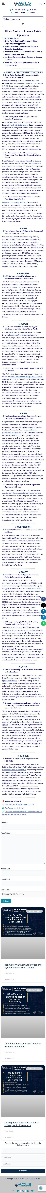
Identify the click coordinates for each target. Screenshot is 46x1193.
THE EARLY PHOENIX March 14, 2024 (19, 805)
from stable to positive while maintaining (22, 630)
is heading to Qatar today (17, 125)
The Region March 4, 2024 (14, 808)
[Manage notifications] (41, 1188)
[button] (3, 3)
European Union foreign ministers (14, 202)
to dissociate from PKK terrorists (14, 770)
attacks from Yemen (19, 335)
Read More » (9, 973)
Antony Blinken (24, 535)
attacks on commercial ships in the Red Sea (26, 377)
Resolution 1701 (15, 287)
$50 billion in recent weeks (32, 588)
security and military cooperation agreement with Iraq (21, 493)
